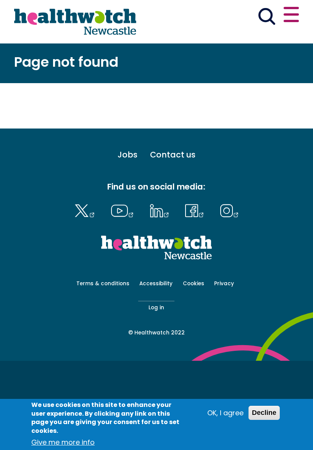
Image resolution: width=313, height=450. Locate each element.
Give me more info (63, 442)
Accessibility (156, 283)
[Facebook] (196, 209)
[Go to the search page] (267, 17)
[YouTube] (124, 209)
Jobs (127, 154)
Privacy (224, 283)
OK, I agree (225, 413)
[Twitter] (86, 209)
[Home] (75, 22)
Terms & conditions (102, 283)
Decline (264, 412)
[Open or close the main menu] (291, 16)
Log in (156, 307)
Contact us (172, 154)
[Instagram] (229, 209)
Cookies (193, 283)
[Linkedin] (161, 209)
